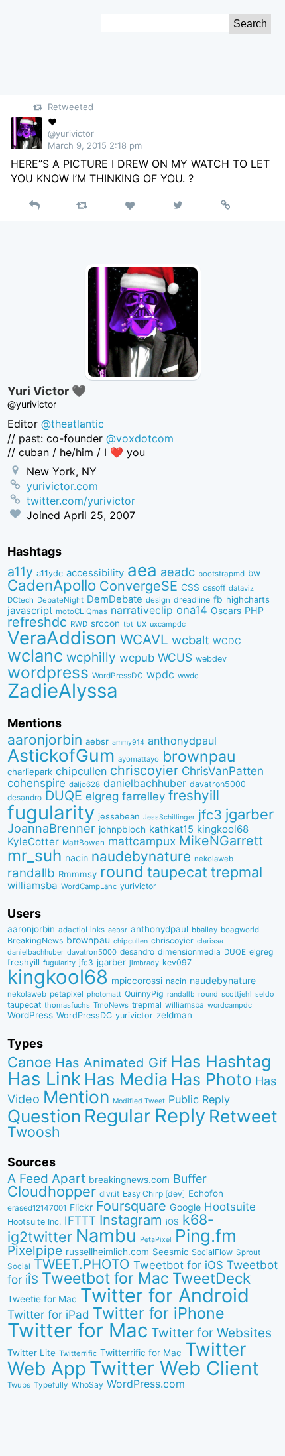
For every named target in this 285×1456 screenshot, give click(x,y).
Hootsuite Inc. (34, 1222)
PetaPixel (156, 1239)
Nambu (106, 1235)
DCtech (20, 600)
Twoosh (33, 1131)
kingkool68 (223, 829)
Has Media (126, 1079)
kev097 (177, 962)
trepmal (236, 871)
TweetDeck (211, 1278)
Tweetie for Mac (42, 1299)
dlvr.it (109, 1194)
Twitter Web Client (174, 1368)
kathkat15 (171, 829)
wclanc (35, 655)
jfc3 (210, 814)
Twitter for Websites (211, 1333)
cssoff (214, 588)
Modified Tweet (139, 1101)
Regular (117, 1116)
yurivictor (138, 886)
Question (44, 1115)
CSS (190, 587)
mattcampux (142, 841)
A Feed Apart (46, 1178)
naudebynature (141, 856)
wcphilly (91, 657)
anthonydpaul (182, 740)
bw (254, 573)
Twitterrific (78, 1353)
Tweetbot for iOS (178, 1265)
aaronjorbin (44, 739)
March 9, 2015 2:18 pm (95, 145)
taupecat (177, 871)
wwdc (188, 675)
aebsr (97, 741)
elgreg (102, 796)
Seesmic (170, 1251)
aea (142, 570)
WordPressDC (117, 675)
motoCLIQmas (81, 611)
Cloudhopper (51, 1191)
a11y (20, 571)
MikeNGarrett (221, 841)
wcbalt (190, 640)
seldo (264, 994)
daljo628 (84, 784)
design (158, 600)
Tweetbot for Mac (105, 1278)
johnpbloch (122, 829)
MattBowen (83, 842)
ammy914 (128, 742)
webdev (211, 659)
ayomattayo (138, 759)
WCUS (175, 657)
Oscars (226, 610)
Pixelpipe (34, 1250)
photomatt (104, 994)
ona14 (191, 610)
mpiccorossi (136, 980)
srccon (105, 623)
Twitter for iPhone (159, 1313)
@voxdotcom (140, 438)
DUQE (63, 796)
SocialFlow (212, 1252)
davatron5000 (218, 784)
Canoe (29, 1062)
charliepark (29, 771)
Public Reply (199, 1099)
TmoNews (111, 1005)
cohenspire (36, 783)
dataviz (241, 588)
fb (218, 599)
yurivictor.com (62, 486)
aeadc (177, 571)
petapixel (67, 994)
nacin (76, 857)
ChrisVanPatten (223, 771)
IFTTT (80, 1220)
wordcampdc (229, 1005)
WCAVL (144, 639)
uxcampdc (168, 624)
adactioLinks (81, 929)
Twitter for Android (164, 1295)
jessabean (119, 816)
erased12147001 (36, 1208)
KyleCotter (33, 841)
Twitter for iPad (48, 1314)
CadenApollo (51, 585)
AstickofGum (61, 755)
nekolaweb (213, 858)
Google (185, 1207)
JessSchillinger (169, 817)
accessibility (95, 573)
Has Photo (211, 1079)
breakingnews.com (129, 1179)
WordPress (30, 1015)
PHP (254, 610)
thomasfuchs (67, 1005)
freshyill (193, 795)
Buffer (190, 1178)
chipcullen (81, 771)
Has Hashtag (221, 1061)
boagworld (240, 929)
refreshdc (37, 622)
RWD (78, 624)
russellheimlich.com (107, 1251)
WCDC (227, 641)
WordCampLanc (89, 886)
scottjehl (236, 994)
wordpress (48, 672)
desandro (24, 797)
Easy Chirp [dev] (154, 1194)
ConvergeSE (138, 586)
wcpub (136, 657)
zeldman (174, 1015)
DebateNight (60, 600)
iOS (172, 1222)
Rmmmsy (77, 874)
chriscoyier (144, 770)
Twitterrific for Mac (141, 1352)
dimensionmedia (189, 952)
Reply (179, 1115)
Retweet (243, 1115)
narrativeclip (142, 610)
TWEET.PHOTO (82, 1264)
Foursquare (131, 1206)
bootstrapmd (221, 573)
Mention (76, 1096)
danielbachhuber (144, 783)
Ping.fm (206, 1235)
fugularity (51, 812)
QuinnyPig (144, 994)
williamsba (32, 885)
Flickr (81, 1207)
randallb (31, 872)
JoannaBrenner (51, 828)
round (122, 871)
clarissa (210, 940)
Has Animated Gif (111, 1062)
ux (141, 623)
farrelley (143, 796)
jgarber (249, 814)
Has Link (44, 1078)
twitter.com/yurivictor (81, 500)
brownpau (198, 756)
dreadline (192, 600)
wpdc (160, 674)
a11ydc (49, 573)
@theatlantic (72, 423)
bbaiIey (204, 929)
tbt (128, 624)
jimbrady (144, 963)
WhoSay (87, 1385)
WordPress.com (146, 1384)
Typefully (51, 1385)
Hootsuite (230, 1206)
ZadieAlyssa (62, 690)
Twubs (18, 1385)
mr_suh (34, 855)
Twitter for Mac (77, 1330)
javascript (29, 611)
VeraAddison (62, 638)
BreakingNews (35, 940)
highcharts (248, 599)
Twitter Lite (31, 1352)
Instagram (130, 1219)
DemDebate (114, 599)
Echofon (205, 1193)
